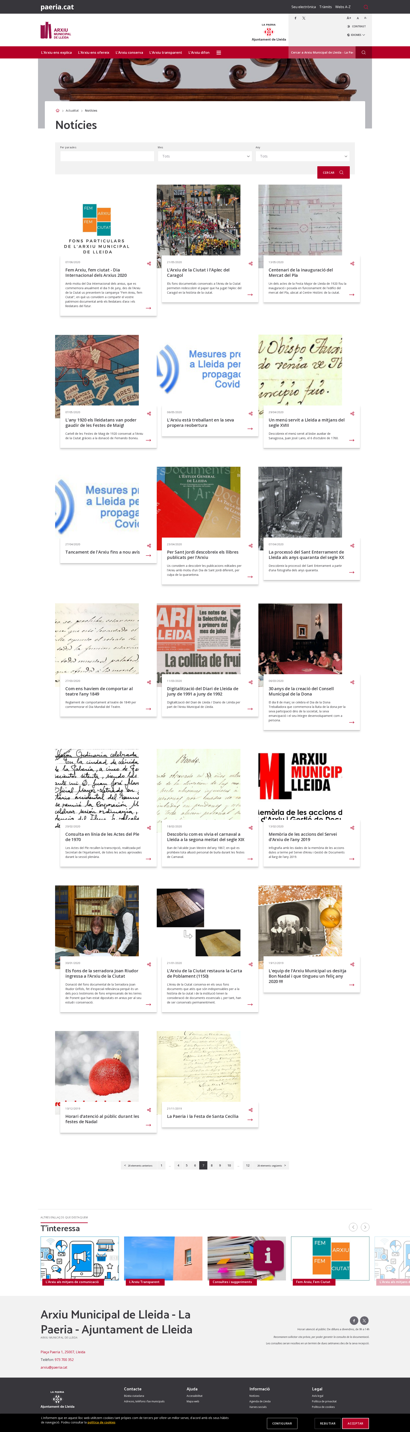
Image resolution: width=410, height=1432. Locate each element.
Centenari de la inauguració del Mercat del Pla (301, 272)
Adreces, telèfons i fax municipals (144, 1401)
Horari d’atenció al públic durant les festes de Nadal (102, 1118)
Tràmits (325, 6)
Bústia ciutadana (134, 1396)
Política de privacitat (324, 1401)
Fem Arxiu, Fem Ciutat (313, 1282)
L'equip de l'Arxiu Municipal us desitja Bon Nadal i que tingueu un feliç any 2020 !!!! (307, 976)
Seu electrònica (303, 6)
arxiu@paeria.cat (54, 1367)
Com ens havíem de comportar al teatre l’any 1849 (99, 691)
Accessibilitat (194, 1396)
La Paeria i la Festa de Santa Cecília (203, 1116)
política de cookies (101, 1422)
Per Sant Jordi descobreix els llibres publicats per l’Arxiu (203, 554)
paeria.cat (57, 6)
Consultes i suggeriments (232, 1282)
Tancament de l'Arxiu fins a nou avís (102, 552)
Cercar (329, 172)
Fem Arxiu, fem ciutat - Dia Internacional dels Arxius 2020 (96, 272)
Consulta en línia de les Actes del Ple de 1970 (102, 836)
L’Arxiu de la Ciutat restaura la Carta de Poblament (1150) (204, 973)
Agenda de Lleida (260, 1401)
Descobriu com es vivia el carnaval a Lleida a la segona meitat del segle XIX (205, 836)
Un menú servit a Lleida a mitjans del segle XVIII (307, 422)
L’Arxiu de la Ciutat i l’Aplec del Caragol (198, 272)
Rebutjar (328, 1423)
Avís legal (317, 1396)
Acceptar (355, 1423)
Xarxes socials (257, 1407)
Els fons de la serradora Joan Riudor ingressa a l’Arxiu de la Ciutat (101, 973)
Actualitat (72, 110)
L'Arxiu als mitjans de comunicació (72, 1282)
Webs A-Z (343, 6)
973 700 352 (64, 1359)
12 (247, 1165)
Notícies (254, 1396)
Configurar (282, 1423)
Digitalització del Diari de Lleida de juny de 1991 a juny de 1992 (202, 691)
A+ (349, 18)
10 (229, 1165)
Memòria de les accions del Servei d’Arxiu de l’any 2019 (303, 836)
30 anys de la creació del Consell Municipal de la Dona (301, 691)
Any (258, 147)
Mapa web (193, 1401)
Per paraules (68, 147)
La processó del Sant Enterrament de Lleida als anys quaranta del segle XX (306, 554)
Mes (160, 147)
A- (365, 18)
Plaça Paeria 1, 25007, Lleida (63, 1352)
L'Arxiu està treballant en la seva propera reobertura (200, 422)
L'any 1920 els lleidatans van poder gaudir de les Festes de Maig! (100, 422)
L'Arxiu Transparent (144, 1282)
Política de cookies (323, 1407)
